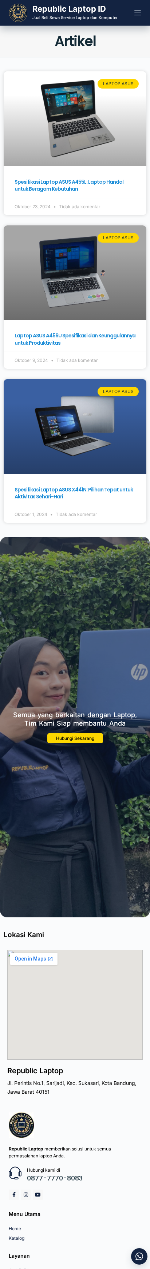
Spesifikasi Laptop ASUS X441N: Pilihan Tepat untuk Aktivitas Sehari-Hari (74, 493)
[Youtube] (38, 1195)
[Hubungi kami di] (15, 1173)
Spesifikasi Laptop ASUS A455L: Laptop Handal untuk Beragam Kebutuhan (69, 185)
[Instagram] (26, 1195)
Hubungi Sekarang (75, 738)
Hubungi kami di (43, 1170)
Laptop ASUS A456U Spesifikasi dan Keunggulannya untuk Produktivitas (75, 339)
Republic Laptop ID (69, 9)
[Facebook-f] (14, 1195)
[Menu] (137, 13)
